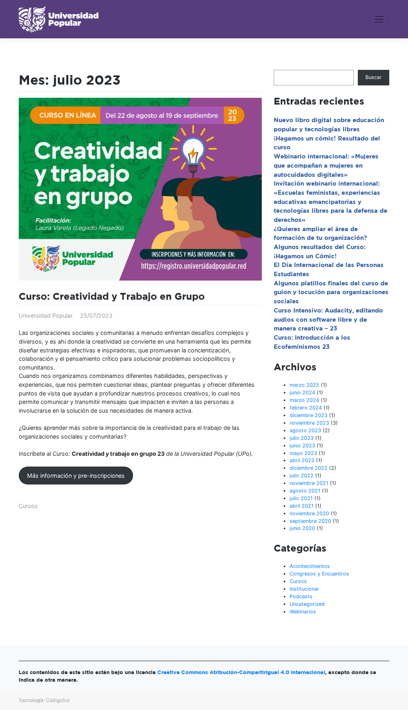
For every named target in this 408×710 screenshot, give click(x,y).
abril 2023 (302, 460)
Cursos (28, 505)
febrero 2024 (306, 408)
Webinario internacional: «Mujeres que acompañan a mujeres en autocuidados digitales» (326, 165)
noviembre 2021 (309, 483)
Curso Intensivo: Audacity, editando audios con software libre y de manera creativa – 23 (328, 319)
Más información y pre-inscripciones (76, 475)
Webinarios (303, 612)
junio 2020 (302, 528)
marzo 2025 (304, 385)
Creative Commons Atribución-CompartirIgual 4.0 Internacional (241, 672)
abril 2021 (302, 506)
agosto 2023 (305, 430)
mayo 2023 (303, 453)
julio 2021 (301, 498)
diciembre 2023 (309, 415)
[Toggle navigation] (379, 19)
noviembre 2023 (309, 423)
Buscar (373, 77)
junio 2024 (302, 393)
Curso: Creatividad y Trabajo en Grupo (112, 296)
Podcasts (301, 596)
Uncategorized (307, 604)
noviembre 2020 (309, 513)
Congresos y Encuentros (319, 574)
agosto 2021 (305, 491)
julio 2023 (302, 438)
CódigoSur (58, 700)
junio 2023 (302, 446)
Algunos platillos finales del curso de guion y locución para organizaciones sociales (331, 292)
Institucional (304, 589)
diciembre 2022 (309, 468)
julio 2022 (302, 476)
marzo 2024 (304, 400)
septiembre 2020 (310, 521)
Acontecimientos (310, 566)
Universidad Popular (46, 315)
